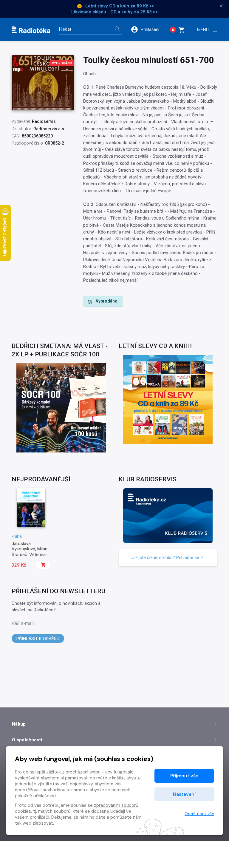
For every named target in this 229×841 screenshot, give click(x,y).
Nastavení (184, 794)
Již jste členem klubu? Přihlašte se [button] (166, 557)
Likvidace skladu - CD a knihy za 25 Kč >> (114, 12)
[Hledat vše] (117, 29)
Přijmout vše (184, 776)
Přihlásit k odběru (37, 638)
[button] (148, 29)
